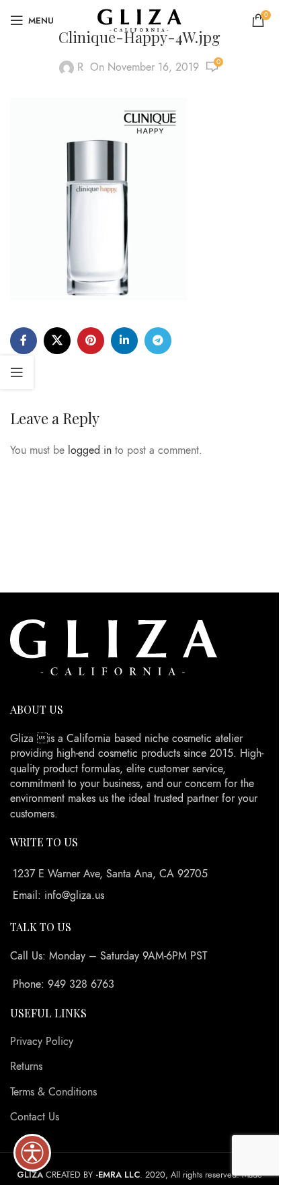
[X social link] (57, 340)
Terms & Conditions (53, 1092)
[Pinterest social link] (90, 340)
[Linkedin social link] (124, 340)
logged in (90, 450)
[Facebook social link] (23, 340)
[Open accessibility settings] (32, 1153)
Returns (26, 1066)
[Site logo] (139, 19)
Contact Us (34, 1117)
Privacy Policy (41, 1041)
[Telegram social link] (157, 340)
